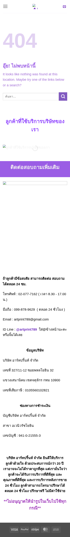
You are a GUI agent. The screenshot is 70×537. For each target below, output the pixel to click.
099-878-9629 (24, 309)
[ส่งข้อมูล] (63, 96)
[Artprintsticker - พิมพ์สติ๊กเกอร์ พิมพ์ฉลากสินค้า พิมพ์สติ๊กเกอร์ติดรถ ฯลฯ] (35, 6)
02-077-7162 (27, 294)
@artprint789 (26, 329)
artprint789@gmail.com (31, 319)
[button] (5, 6)
